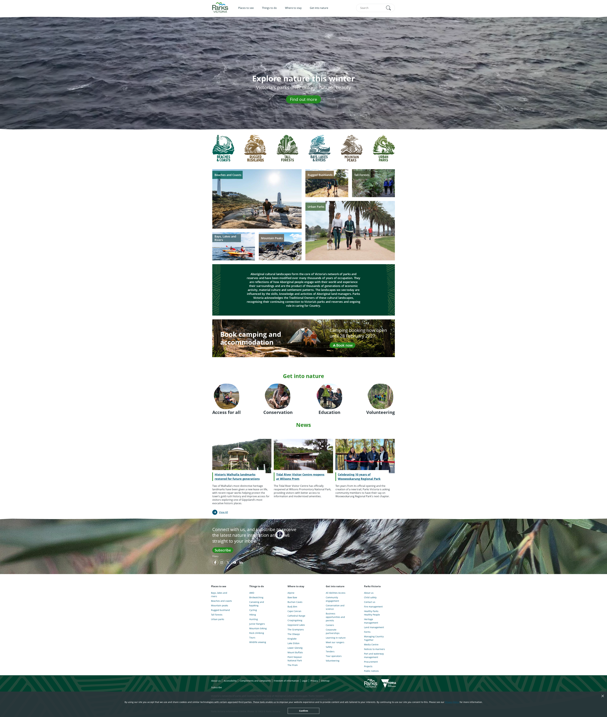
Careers (330, 625)
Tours (252, 637)
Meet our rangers (335, 642)
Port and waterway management (374, 655)
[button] (388, 8)
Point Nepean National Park (295, 658)
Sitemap (325, 680)
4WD (251, 592)
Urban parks (217, 619)
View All (223, 512)
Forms (367, 631)
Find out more (303, 99)
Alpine (291, 592)
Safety (329, 646)
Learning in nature (336, 637)
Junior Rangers (257, 623)
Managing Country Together (374, 638)
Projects (368, 666)
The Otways (294, 634)
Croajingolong (295, 620)
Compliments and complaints (255, 680)
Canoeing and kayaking (256, 603)
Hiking (252, 614)
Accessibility (230, 680)
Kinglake (292, 638)
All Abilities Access (335, 592)
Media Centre (371, 644)
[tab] (223, 150)
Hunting (253, 619)
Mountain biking (258, 628)
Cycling (253, 610)
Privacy (215, 556)
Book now (344, 345)
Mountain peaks (219, 605)
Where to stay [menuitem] (293, 8)
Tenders (330, 651)
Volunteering (332, 660)
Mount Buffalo (295, 652)
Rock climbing (256, 632)
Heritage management (371, 621)
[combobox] (375, 8)
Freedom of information (286, 680)
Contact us (369, 601)
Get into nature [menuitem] (319, 8)
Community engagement (332, 599)
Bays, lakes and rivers (219, 594)
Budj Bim (292, 606)
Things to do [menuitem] (269, 8)
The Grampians (296, 629)
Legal (304, 680)
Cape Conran (294, 611)
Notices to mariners (374, 649)
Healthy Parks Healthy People (372, 613)
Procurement (371, 661)
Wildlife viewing (257, 642)
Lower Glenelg (295, 647)
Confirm (303, 710)
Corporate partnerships (333, 631)
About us (369, 592)
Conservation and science (335, 607)
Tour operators (334, 656)
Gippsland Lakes (296, 624)
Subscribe (223, 550)
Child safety (370, 597)
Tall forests (216, 614)
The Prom (293, 665)
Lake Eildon (294, 643)
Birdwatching (256, 597)
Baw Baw (292, 597)
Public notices (371, 670)
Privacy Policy (452, 702)
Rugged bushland (220, 610)
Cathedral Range (296, 615)
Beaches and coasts (221, 600)
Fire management (373, 606)
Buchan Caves (295, 601)
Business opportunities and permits (335, 617)
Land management (374, 627)
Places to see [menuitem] (246, 8)
